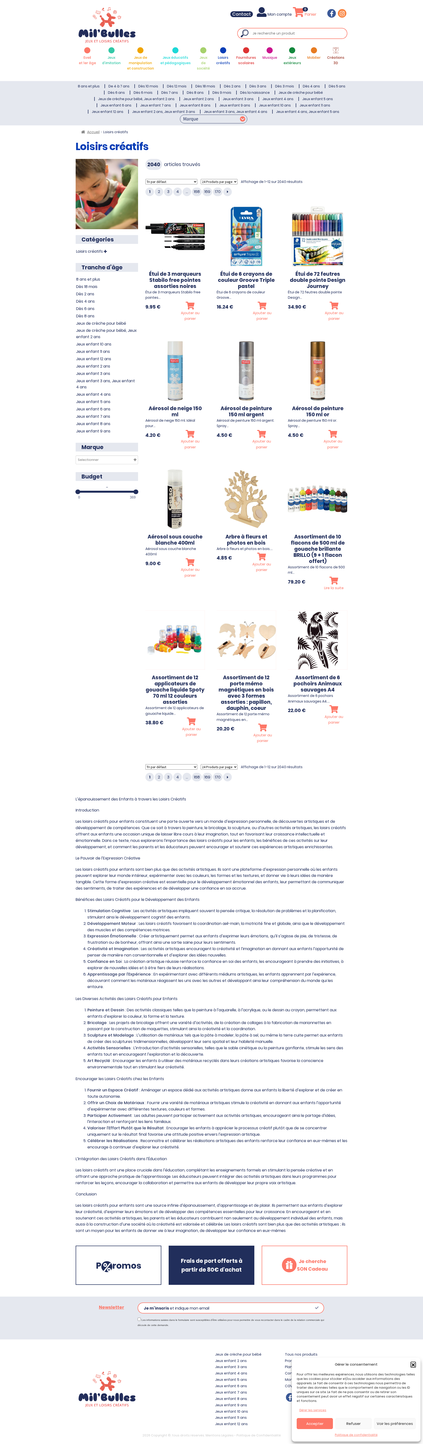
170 (218, 191)
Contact (241, 14)
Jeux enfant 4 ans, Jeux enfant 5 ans (307, 111)
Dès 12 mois (177, 86)
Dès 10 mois (148, 86)
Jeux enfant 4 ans (278, 98)
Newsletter (111, 1307)
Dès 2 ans (232, 86)
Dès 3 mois (284, 86)
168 (197, 191)
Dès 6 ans (116, 92)
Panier (310, 14)
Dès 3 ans (257, 86)
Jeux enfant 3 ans (238, 98)
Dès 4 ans (311, 86)
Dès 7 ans (169, 92)
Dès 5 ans (337, 86)
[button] (413, 1364)
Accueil (93, 132)
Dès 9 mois (221, 92)
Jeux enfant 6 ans (116, 105)
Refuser (353, 1423)
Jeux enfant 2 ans (198, 98)
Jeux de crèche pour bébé (301, 92)
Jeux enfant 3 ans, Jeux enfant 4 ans (235, 111)
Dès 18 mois (205, 86)
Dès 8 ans (195, 92)
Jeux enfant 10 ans (275, 105)
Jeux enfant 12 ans (107, 111)
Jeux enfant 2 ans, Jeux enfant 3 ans (163, 111)
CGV (289, 1386)
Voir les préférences (395, 1423)
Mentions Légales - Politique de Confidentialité (243, 1435)
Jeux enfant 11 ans (315, 105)
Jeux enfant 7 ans (155, 105)
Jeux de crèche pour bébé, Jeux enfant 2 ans (136, 98)
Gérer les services (312, 1410)
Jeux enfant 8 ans (195, 105)
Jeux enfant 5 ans (317, 98)
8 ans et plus (89, 86)
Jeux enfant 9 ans (234, 105)
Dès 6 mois (143, 92)
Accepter (314, 1423)
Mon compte (280, 14)
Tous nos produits (301, 1354)
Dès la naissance (255, 92)
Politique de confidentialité (356, 1435)
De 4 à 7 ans (118, 86)
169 (207, 191)
